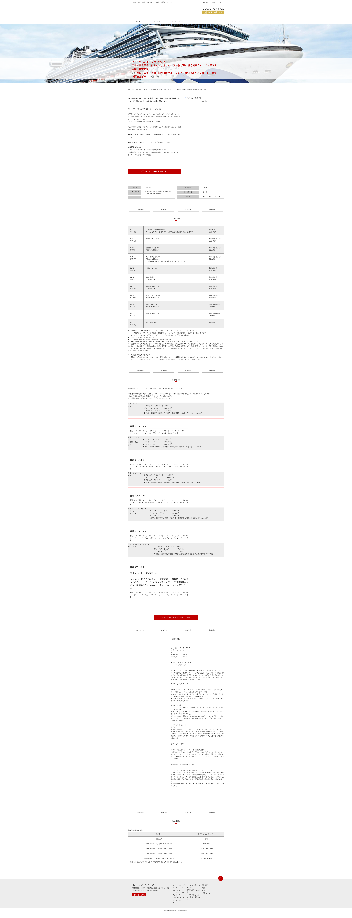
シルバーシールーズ (179, 897)
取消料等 (212, 209)
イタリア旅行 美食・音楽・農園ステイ (193, 897)
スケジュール (139, 209)
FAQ (213, 2)
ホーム (138, 21)
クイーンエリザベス (177, 21)
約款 (220, 2)
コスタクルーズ (178, 890)
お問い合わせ (206, 893)
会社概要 (205, 2)
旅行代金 (164, 209)
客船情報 (188, 209)
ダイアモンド (155, 21)
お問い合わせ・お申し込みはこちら (154, 171)
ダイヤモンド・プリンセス (141, 89)
